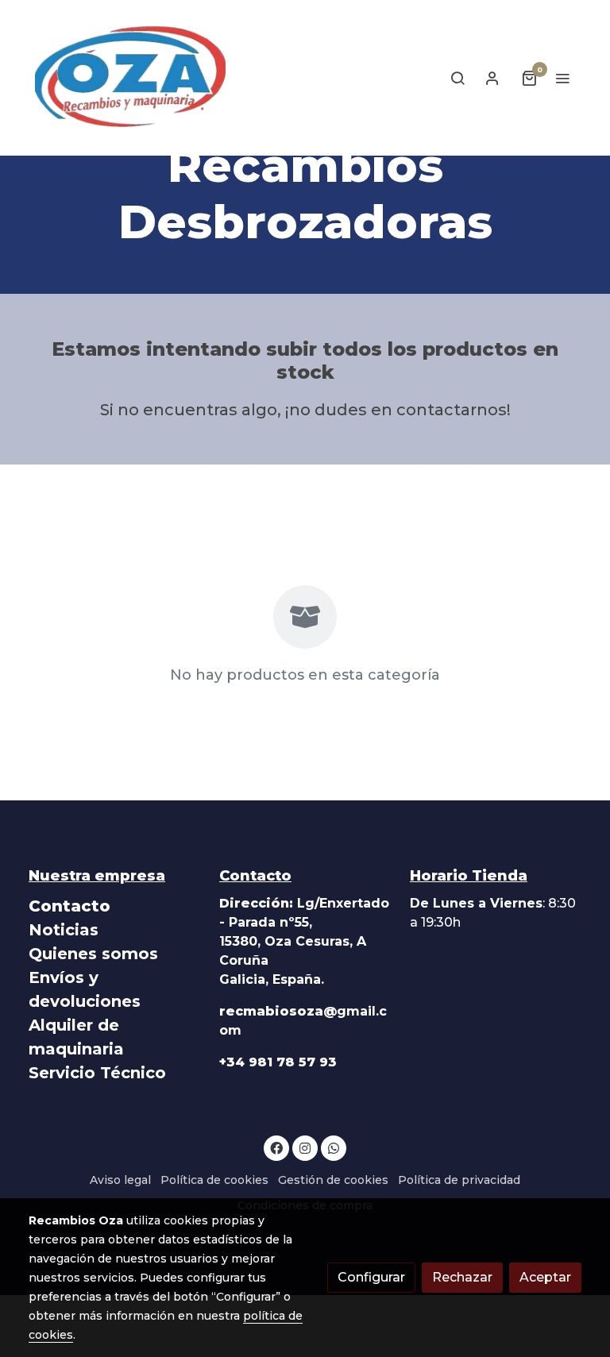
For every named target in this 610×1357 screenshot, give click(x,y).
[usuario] (492, 78)
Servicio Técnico (97, 1072)
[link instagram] (305, 1147)
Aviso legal (120, 1180)
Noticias (63, 929)
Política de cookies (214, 1180)
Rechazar (462, 1277)
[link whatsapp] (334, 1147)
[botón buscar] (457, 78)
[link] (130, 78)
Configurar (371, 1277)
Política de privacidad (459, 1180)
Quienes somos (93, 953)
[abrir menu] (562, 78)
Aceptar (545, 1277)
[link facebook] (276, 1147)
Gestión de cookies (333, 1180)
